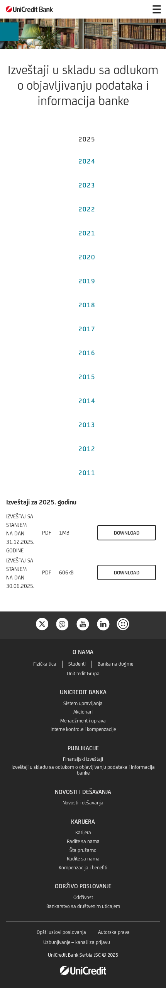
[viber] (62, 623)
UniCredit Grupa (83, 673)
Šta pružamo (83, 850)
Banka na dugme (115, 664)
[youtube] (83, 623)
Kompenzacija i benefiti (83, 867)
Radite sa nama (83, 841)
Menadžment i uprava (83, 721)
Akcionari (83, 712)
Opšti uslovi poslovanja (61, 932)
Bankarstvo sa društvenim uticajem (83, 906)
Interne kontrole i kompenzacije (83, 729)
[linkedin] (103, 623)
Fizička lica (44, 664)
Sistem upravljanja (83, 703)
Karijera (83, 832)
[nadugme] (124, 623)
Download (126, 533)
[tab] (87, 138)
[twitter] (42, 623)
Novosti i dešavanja (83, 803)
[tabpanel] (83, 548)
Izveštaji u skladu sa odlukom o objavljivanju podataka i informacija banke (83, 770)
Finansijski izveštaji (83, 759)
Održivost (83, 897)
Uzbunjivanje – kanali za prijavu (76, 942)
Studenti (77, 664)
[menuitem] (9, 31)
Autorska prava (114, 932)
